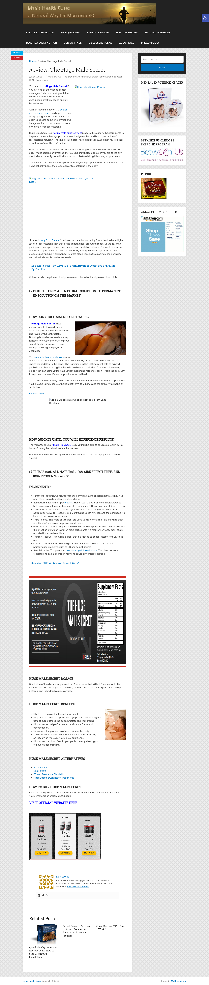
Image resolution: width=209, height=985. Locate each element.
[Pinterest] (39, 895)
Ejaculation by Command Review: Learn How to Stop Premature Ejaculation (43, 952)
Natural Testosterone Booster (106, 76)
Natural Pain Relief (157, 32)
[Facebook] (43, 895)
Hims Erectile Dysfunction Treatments (53, 777)
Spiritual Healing (127, 32)
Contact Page (73, 43)
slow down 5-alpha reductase (81, 550)
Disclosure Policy (100, 43)
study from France (49, 240)
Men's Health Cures (32, 981)
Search (162, 68)
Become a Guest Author (41, 43)
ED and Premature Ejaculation (49, 774)
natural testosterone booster (49, 357)
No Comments (40, 80)
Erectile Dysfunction (40, 32)
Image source (36, 393)
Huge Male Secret (56, 86)
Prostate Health (98, 32)
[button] (205, 18)
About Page (126, 43)
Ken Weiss (36, 76)
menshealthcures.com (78, 886)
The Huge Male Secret (42, 323)
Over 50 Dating (70, 32)
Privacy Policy (150, 43)
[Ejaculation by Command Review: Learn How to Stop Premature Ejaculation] (44, 933)
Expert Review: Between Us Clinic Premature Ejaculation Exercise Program (77, 931)
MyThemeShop (178, 981)
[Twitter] (47, 895)
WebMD (68, 502)
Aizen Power (40, 767)
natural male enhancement (67, 133)
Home (32, 61)
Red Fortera (39, 771)
